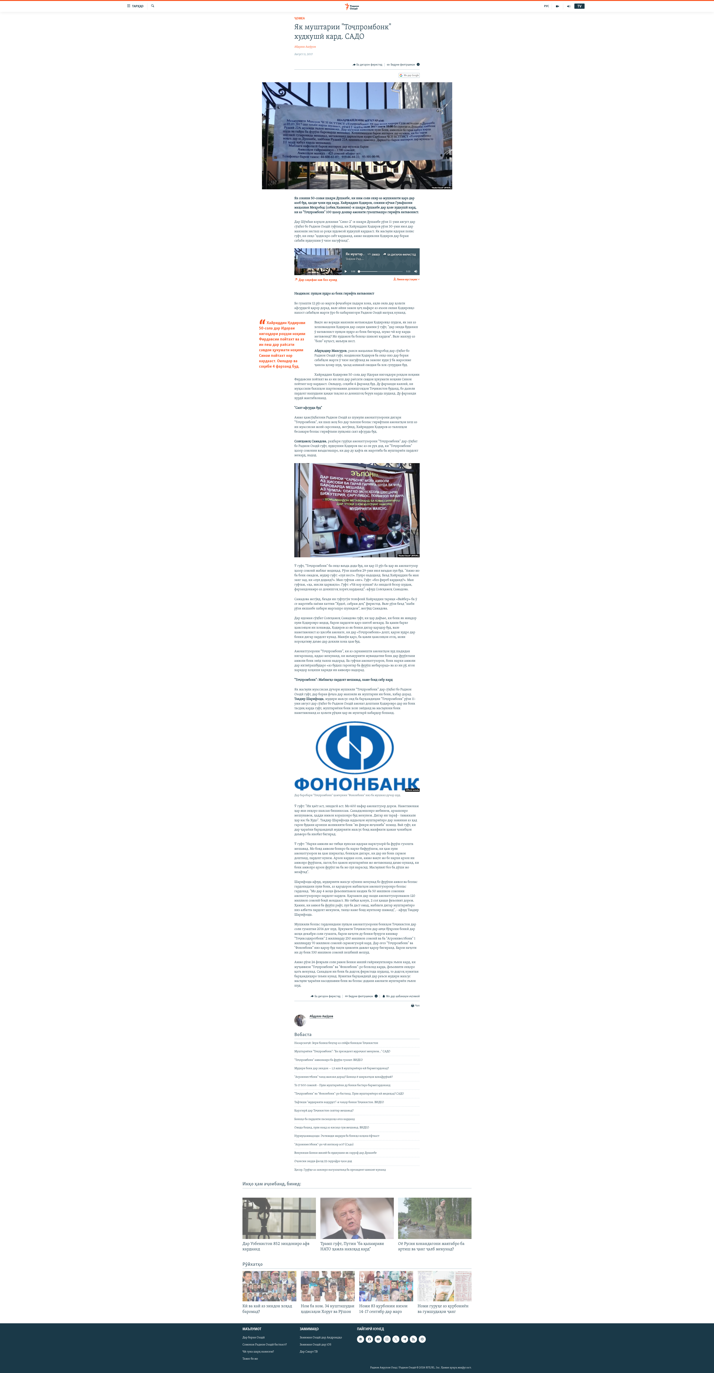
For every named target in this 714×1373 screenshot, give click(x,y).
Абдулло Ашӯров (305, 46)
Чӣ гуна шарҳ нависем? (258, 1351)
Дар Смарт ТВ (309, 1351)
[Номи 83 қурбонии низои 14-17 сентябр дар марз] (386, 1286)
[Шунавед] (568, 6)
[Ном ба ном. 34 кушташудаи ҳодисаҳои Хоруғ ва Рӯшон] (328, 1286)
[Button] (367, 64)
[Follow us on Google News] (360, 1339)
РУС (546, 6)
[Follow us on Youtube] (378, 1339)
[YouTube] (557, 6)
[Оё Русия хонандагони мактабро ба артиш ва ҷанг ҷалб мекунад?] (435, 1218)
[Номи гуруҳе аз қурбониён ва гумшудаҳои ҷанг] (445, 1286)
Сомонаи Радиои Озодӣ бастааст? (264, 1344)
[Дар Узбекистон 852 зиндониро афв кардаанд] (279, 1218)
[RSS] (413, 1339)
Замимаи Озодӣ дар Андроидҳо (321, 1337)
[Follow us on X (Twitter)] (395, 1339)
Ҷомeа (299, 18)
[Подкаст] (422, 1339)
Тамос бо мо (250, 1358)
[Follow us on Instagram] (386, 1339)
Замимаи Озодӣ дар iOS (315, 1344)
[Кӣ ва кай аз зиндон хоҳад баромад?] (269, 1286)
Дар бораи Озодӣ (253, 1337)
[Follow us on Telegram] (404, 1339)
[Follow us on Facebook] (369, 1339)
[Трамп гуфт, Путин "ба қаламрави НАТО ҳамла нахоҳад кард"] (357, 1218)
